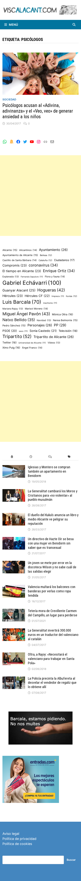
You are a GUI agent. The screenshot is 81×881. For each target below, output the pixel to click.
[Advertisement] (40, 195)
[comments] (50, 456)
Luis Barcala (21, 302)
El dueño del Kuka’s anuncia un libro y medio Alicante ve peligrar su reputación (53, 519)
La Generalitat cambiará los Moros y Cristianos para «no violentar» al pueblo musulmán (52, 495)
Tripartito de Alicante (54, 337)
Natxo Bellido (18, 319)
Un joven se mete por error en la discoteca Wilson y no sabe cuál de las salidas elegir (52, 567)
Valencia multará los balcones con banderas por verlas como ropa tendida (51, 591)
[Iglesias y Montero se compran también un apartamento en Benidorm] (13, 468)
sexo (23, 331)
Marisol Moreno (36, 308)
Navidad (44, 320)
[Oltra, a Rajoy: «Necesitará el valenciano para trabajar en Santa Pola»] (13, 655)
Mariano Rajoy (12, 308)
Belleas (46, 255)
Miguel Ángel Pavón (26, 313)
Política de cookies (17, 844)
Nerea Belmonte (65, 320)
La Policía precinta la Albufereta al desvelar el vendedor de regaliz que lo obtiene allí (52, 682)
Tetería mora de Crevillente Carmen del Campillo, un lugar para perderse (52, 613)
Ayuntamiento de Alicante (20, 255)
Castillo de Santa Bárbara (19, 260)
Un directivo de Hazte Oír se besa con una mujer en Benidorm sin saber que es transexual (51, 543)
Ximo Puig (11, 347)
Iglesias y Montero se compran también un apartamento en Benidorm (49, 471)
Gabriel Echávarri (31, 282)
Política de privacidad (19, 839)
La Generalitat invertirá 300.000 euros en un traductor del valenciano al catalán (53, 634)
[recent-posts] (30, 456)
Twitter (9, 342)
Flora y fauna (55, 276)
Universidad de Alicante (32, 343)
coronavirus (43, 265)
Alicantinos (28, 250)
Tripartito (17, 336)
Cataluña (45, 260)
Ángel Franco (32, 347)
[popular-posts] (11, 456)
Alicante (9, 249)
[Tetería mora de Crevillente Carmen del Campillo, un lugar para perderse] (13, 611)
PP (60, 325)
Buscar (71, 859)
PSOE (9, 331)
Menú (13, 24)
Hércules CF (37, 296)
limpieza (58, 296)
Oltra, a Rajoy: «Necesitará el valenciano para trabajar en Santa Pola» (51, 658)
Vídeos (54, 342)
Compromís (14, 265)
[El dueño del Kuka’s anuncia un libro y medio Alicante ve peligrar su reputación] (13, 515)
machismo (50, 303)
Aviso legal (10, 834)
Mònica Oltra (62, 314)
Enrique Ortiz (59, 271)
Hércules (12, 296)
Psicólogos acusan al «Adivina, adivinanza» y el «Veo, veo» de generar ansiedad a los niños (37, 111)
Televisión (68, 331)
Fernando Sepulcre (32, 277)
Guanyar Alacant (18, 290)
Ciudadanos (64, 260)
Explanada (10, 276)
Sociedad (9, 99)
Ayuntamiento (53, 250)
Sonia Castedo (43, 331)
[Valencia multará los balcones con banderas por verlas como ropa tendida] (13, 587)
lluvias (71, 296)
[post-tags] (69, 456)
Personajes (40, 325)
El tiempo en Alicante (21, 271)
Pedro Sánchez (14, 325)
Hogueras (51, 290)
